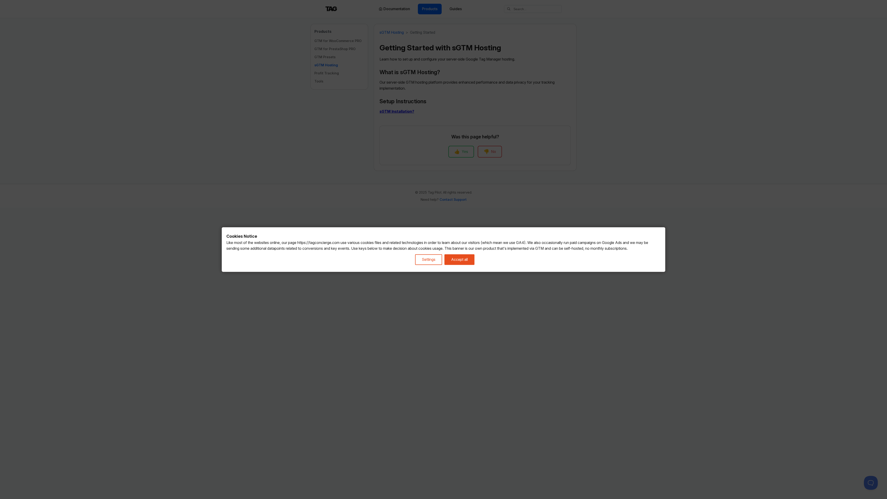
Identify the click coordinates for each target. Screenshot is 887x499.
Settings (428, 259)
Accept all (459, 259)
